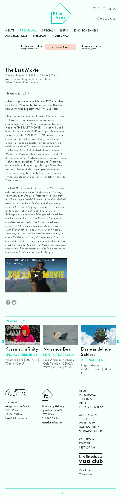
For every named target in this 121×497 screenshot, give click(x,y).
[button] (94, 8)
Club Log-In (88, 415)
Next (118, 341)
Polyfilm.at (85, 470)
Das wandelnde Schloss (96, 352)
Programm (28, 30)
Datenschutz (89, 427)
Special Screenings (21, 354)
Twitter (84, 443)
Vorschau (61, 35)
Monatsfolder (90, 431)
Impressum (87, 423)
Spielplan (40, 35)
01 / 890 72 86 (108, 18)
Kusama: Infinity (21, 349)
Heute (9, 30)
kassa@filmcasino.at (16, 418)
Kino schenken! (86, 30)
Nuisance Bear (57, 349)
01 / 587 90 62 (13, 414)
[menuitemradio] (30, 47)
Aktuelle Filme (16, 35)
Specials (48, 30)
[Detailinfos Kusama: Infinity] (22, 335)
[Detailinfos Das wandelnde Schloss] (98, 335)
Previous (3, 341)
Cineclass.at (85, 474)
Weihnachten (92, 360)
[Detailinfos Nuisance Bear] (60, 335)
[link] (104, 8)
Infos (64, 30)
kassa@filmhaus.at (52, 422)
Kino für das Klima (58, 354)
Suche (84, 419)
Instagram (87, 447)
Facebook (86, 439)
